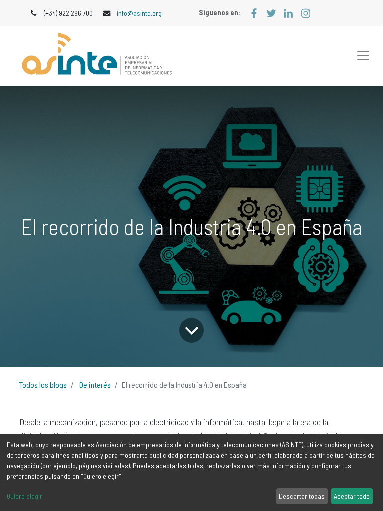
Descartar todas (302, 496)
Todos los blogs (43, 384)
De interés (95, 384)
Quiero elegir (24, 496)
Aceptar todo (352, 496)
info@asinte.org (139, 13)
